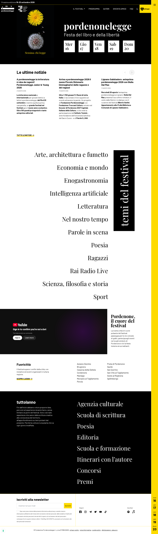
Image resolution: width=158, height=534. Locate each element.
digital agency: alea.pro (109, 530)
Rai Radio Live (89, 271)
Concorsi (89, 470)
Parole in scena (88, 232)
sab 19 (112, 46)
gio (154, 506)
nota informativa (85, 530)
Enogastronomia (86, 180)
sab (154, 521)
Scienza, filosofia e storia (75, 283)
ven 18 (98, 46)
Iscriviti (68, 506)
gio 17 (83, 46)
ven (154, 513)
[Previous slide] (125, 72)
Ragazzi (98, 258)
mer (154, 499)
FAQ (131, 9)
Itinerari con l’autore (104, 459)
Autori (106, 9)
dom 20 (128, 46)
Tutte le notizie (24, 135)
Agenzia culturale (100, 404)
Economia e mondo (82, 167)
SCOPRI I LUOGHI (23, 379)
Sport (100, 296)
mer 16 (69, 46)
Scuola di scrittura (101, 415)
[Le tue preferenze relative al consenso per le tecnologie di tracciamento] (3, 531)
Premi (85, 481)
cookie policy (96, 530)
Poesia (99, 245)
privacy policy (74, 530)
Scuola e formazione (104, 448)
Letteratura (92, 206)
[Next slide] (132, 72)
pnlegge (145, 9)
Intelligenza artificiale (79, 193)
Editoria (88, 437)
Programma (94, 9)
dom (155, 528)
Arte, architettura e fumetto (71, 154)
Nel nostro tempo (85, 219)
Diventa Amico (119, 9)
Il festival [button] (78, 9)
